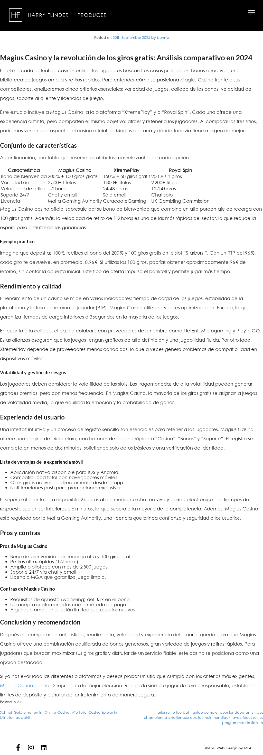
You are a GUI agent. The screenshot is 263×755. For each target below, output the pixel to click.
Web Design (227, 747)
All (19, 701)
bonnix (163, 37)
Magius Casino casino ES (27, 685)
